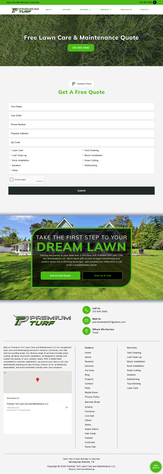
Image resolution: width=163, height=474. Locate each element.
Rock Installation (135, 366)
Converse (90, 411)
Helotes (89, 438)
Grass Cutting (134, 370)
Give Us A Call (102, 275)
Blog (87, 374)
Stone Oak (90, 446)
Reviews (89, 361)
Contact (89, 383)
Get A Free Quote (60, 275)
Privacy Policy (92, 397)
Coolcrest (90, 442)
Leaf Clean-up (134, 357)
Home (88, 352)
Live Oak (89, 416)
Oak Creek (90, 433)
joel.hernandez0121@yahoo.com (109, 322)
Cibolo (88, 420)
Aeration (131, 374)
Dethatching (133, 379)
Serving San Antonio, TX (81, 462)
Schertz (89, 407)
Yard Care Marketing (85, 469)
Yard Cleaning (134, 352)
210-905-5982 (145, 2)
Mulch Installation (136, 361)
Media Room (91, 392)
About (88, 357)
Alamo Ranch (91, 429)
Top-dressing (134, 383)
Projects (89, 379)
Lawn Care (132, 388)
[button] (86, 9)
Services (89, 366)
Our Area (89, 370)
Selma (88, 424)
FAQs (87, 388)
